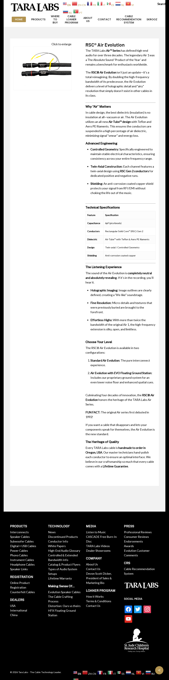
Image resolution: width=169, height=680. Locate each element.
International (18, 610)
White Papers (57, 546)
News (52, 532)
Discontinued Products (63, 537)
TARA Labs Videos (98, 546)
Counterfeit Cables (22, 592)
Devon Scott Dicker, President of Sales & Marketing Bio (99, 578)
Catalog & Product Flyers (64, 564)
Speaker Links (19, 569)
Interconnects (19, 532)
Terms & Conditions (98, 601)
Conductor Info (58, 541)
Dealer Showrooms (98, 550)
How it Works (95, 596)
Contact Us (93, 569)
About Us (92, 564)
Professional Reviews (138, 532)
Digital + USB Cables (23, 546)
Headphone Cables (22, 564)
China (13, 615)
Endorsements (133, 541)
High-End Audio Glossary (64, 550)
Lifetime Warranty (60, 578)
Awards (129, 546)
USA (13, 606)
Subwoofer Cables (22, 541)
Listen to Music (96, 532)
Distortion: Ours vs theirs (64, 606)
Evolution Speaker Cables (64, 592)
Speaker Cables (20, 537)
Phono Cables (19, 555)
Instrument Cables (22, 560)
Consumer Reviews (136, 537)
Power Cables (19, 550)
